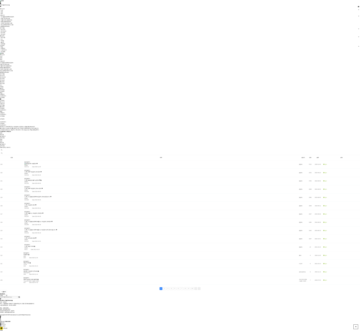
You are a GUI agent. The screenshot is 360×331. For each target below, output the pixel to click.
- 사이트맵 (2, 51)
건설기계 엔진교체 (4, 64)
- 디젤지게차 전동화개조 (6, 20)
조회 (310, 157)
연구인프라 (3, 77)
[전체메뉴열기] (0, 2)
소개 (1, 56)
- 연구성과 (2, 34)
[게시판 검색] (1, 153)
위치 (1, 59)
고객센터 (2, 108)
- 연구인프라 (3, 31)
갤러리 (1, 88)
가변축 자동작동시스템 (6, 69)
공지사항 (2, 83)
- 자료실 (2, 40)
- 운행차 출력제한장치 (5, 21)
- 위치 (1, 13)
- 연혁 (1, 12)
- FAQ (1, 47)
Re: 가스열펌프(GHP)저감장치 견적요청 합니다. (38, 196)
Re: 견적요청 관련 (30, 238)
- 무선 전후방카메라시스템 (6, 24)
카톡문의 (2, 94)
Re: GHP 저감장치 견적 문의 (33, 172)
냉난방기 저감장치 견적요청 (31, 271)
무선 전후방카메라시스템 (6, 70)
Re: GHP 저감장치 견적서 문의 (34, 188)
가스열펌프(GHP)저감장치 (6, 62)
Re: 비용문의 (32, 163)
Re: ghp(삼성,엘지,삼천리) (32, 180)
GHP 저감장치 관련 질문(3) (31, 279)
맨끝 (199, 288)
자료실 (1, 86)
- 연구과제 (2, 32)
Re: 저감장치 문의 (30, 205)
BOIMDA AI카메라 (4, 72)
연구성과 (2, 80)
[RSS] (1, 150)
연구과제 (2, 78)
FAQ (1, 93)
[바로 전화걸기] (0, 3)
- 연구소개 (2, 29)
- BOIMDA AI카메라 (5, 26)
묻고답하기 (3, 136)
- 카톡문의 (2, 48)
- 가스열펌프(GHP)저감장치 (7, 16)
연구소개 (2, 75)
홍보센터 (2, 106)
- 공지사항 (2, 37)
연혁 (1, 58)
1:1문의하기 (3, 96)
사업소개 (2, 103)
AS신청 (2, 134)
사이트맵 (2, 97)
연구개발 (2, 105)
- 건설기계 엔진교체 (5, 18)
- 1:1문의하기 (3, 50)
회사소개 (2, 102)
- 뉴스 (1, 39)
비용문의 (26, 254)
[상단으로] (355, 326)
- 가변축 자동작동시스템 (6, 23)
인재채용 (2, 89)
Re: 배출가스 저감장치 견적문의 (34, 213)
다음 (195, 288)
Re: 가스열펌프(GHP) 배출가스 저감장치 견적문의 (38, 221)
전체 (1, 133)
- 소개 (1, 10)
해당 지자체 (27, 262)
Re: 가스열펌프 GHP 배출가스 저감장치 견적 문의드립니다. (41, 229)
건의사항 (2, 137)
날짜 (318, 157)
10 (192, 288)
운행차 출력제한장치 (5, 67)
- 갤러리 (2, 42)
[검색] (19, 297)
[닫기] (0, 299)
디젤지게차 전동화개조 (6, 66)
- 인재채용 (2, 44)
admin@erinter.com (10, 312)
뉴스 (1, 85)
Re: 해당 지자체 (30, 246)
